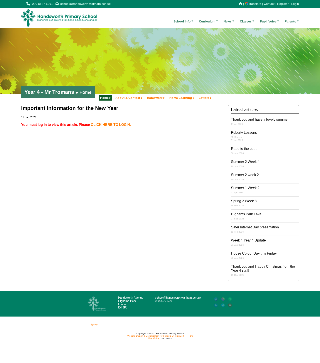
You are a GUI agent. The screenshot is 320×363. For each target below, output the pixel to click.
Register (283, 3)
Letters (204, 97)
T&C (191, 336)
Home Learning (180, 97)
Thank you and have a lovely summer (260, 121)
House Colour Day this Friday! (254, 255)
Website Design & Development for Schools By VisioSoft (155, 336)
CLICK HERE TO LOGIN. (111, 125)
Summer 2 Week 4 (245, 164)
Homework (155, 97)
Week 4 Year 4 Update (248, 242)
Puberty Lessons (244, 136)
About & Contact (127, 97)
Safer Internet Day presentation (255, 229)
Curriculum (207, 21)
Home (104, 97)
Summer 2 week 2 (245, 177)
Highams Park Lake (246, 216)
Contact (269, 3)
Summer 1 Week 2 (245, 190)
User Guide (153, 338)
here (94, 325)
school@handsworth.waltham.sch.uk (85, 3)
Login (295, 3)
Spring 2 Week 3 (244, 203)
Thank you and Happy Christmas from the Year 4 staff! (263, 270)
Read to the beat (243, 150)
